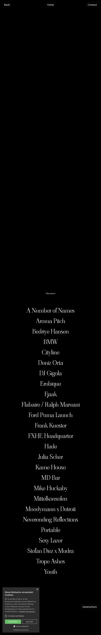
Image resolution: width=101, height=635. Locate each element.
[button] (21, 626)
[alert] (20, 610)
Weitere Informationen (27, 611)
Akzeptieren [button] (12, 622)
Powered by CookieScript (20, 630)
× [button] (37, 589)
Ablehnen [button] (29, 622)
